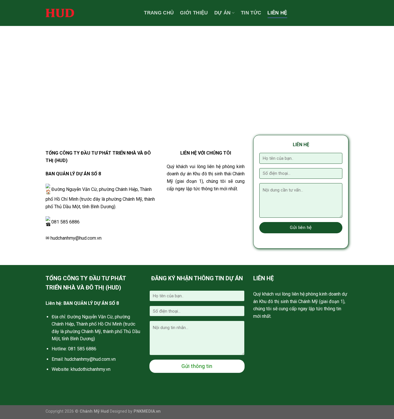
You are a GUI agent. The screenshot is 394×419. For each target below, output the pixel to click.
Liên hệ (277, 13)
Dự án (222, 13)
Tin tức (251, 13)
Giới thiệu (194, 13)
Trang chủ (159, 13)
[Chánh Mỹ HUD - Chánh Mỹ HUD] (60, 13)
